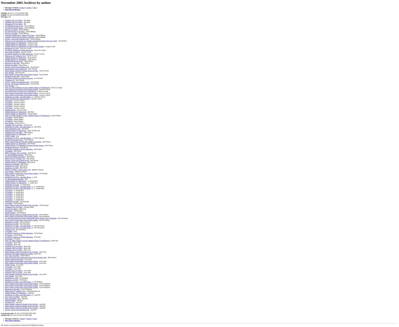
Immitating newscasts (12, 147)
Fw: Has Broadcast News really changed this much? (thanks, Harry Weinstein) (31, 218)
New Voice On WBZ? (12, 52)
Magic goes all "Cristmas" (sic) (15, 56)
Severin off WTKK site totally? (15, 157)
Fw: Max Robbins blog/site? (14, 155)
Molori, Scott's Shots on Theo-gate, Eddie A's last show (23, 142)
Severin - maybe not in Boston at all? (17, 39)
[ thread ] (22, 8)
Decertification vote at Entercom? (16, 69)
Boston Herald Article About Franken (17, 99)
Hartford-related (10, 110)
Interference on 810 (11, 280)
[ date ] (35, 8)
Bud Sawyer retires (11, 30)
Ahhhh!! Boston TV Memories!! (16, 43)
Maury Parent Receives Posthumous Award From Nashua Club (26, 257)
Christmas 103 (10, 80)
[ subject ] (29, 8)
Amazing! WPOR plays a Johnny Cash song (20, 35)
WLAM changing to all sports (15, 31)
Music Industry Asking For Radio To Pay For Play (22, 71)
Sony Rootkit (9, 73)
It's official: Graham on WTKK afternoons (19, 50)
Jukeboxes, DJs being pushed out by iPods (19, 254)
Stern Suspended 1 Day (13, 129)
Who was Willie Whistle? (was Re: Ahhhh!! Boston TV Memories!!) (27, 87)
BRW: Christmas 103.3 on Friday (16, 153)
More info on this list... (13, 9)
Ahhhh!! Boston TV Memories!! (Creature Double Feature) (24, 46)
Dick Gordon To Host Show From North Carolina (21, 74)
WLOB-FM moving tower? (14, 26)
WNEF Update (10, 136)
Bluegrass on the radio (12, 63)
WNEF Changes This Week (14, 259)
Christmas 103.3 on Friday (14, 20)
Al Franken (9, 101)
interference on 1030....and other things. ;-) (19, 97)
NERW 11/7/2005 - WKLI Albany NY (18, 170)
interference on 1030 (12, 48)
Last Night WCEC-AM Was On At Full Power (20, 91)
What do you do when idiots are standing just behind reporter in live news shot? (31, 41)
